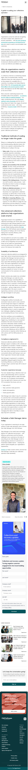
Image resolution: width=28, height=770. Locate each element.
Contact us (4, 449)
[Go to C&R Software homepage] (4, 2)
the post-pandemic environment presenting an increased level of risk (13, 42)
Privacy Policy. (8, 607)
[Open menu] (25, 2)
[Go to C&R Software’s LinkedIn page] (25, 719)
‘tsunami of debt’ (12, 106)
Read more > (24, 632)
